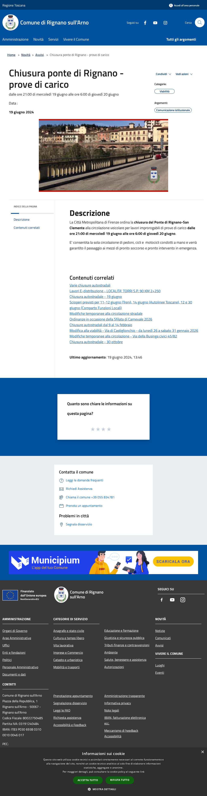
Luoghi (160, 665)
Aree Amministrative (16, 638)
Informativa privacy (117, 703)
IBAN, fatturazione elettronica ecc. (125, 720)
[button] (103, 789)
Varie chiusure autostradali (90, 285)
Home (11, 54)
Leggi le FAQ (61, 710)
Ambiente (111, 652)
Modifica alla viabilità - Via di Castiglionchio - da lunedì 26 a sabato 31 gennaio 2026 (134, 330)
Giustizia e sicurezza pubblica (124, 637)
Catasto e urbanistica (67, 659)
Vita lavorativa (63, 645)
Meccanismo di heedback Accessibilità (121, 733)
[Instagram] (164, 22)
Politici (7, 659)
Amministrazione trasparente (124, 695)
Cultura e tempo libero (68, 638)
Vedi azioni (182, 74)
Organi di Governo (14, 630)
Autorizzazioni (114, 666)
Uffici (6, 645)
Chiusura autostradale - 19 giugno (96, 296)
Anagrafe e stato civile (68, 630)
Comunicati (163, 638)
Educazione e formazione (121, 630)
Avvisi (39, 54)
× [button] (202, 752)
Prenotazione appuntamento (73, 695)
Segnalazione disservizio (70, 703)
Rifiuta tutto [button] (119, 780)
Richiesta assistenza (67, 717)
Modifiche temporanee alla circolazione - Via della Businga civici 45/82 (123, 336)
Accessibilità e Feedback (69, 724)
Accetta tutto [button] (88, 780)
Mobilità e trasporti (66, 667)
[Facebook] (143, 22)
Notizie (160, 630)
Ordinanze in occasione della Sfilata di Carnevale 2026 (111, 319)
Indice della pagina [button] (25, 206)
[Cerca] (200, 22)
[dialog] (103, 772)
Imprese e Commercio (68, 652)
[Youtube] (154, 22)
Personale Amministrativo (20, 667)
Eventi (159, 672)
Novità (25, 54)
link (142, 771)
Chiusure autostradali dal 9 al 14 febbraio (101, 325)
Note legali (111, 710)
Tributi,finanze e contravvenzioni (126, 645)
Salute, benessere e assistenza (125, 659)
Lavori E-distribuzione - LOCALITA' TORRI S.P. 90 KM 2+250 (115, 291)
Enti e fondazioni (13, 652)
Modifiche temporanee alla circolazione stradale (106, 313)
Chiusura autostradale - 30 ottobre (96, 342)
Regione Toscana (13, 5)
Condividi (162, 74)
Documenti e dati (14, 674)
